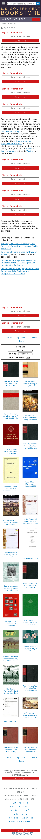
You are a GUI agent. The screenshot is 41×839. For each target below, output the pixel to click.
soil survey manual (22, 141)
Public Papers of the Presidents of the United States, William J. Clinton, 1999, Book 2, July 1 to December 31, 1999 (30, 446)
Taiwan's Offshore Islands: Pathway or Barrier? (19, 253)
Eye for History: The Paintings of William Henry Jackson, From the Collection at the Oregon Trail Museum (30, 715)
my (9, 19)
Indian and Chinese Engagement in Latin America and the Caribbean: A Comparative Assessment (20, 271)
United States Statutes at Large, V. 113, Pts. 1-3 (30, 384)
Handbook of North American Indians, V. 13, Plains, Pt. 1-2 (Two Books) (10, 416)
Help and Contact (20, 806)
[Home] (20, 14)
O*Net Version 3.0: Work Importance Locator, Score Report (10, 555)
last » (21, 341)
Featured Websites (20, 821)
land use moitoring (10, 131)
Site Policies (20, 802)
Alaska (29, 148)
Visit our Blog (20, 830)
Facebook (13, 833)
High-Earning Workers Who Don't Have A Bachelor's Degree (11, 691)
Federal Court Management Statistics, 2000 (30, 484)
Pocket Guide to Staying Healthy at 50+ (30, 649)
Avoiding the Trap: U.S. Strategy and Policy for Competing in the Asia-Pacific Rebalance (19, 246)
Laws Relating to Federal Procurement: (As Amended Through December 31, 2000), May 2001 (10, 451)
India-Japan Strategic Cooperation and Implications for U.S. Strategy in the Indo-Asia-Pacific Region (19, 262)
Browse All (12, 24)
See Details (20, 778)
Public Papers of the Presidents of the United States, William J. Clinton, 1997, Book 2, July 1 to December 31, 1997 (30, 688)
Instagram (20, 833)
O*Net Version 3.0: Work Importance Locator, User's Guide (30, 521)
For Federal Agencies (20, 817)
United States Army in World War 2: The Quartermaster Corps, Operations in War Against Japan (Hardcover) (30, 622)
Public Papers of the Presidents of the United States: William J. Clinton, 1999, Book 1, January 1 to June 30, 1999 (30, 585)
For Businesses (20, 814)
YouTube (24, 833)
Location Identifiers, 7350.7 (10, 722)
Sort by (13, 353)
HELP (22, 19)
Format (20, 346)
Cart (36, 19)
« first (9, 337)
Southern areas (8, 151)
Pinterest (27, 833)
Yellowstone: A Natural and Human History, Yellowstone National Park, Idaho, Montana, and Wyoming (30, 417)
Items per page (16, 357)
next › (34, 337)
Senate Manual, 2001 (30, 558)
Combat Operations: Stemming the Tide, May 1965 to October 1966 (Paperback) (10, 659)
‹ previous (21, 337)
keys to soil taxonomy (11, 143)
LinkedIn (31, 833)
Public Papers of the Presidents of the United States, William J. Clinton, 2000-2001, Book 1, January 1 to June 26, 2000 (10, 383)
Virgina (29, 151)
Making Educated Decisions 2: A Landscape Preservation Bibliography (10, 623)
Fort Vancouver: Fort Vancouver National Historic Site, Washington (10, 522)
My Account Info (20, 810)
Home (3, 24)
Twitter (17, 833)
